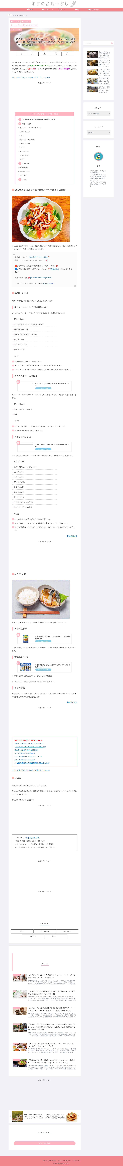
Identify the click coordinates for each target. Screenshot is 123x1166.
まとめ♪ (24, 179)
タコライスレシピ (25, 151)
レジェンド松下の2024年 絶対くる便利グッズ (29, 747)
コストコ (14, 25)
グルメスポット (27, 21)
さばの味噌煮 (24, 167)
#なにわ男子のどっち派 (37, 257)
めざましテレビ (16, 21)
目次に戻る (73, 536)
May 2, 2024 (47, 283)
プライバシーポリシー (64, 1160)
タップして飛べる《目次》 (43, 114)
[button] (67, 54)
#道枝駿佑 (53, 269)
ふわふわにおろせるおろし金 (24, 759)
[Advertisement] (44, 97)
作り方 (23, 135)
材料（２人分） (25, 131)
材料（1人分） (25, 155)
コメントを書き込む (45, 1143)
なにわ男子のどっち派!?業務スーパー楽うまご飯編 (38, 119)
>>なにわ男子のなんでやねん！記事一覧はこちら (30, 77)
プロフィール (76, 1160)
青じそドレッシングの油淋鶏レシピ (30, 128)
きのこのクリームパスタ (27, 139)
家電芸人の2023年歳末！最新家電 (26, 750)
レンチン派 (25, 163)
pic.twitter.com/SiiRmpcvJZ (40, 278)
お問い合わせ (52, 1160)
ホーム (45, 1160)
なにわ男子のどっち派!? (32, 25)
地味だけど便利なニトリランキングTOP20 (28, 743)
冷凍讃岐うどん (24, 171)
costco (21, 25)
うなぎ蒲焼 (23, 175)
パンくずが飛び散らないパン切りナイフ (28, 756)
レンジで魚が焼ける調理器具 (24, 753)
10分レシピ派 (26, 124)
